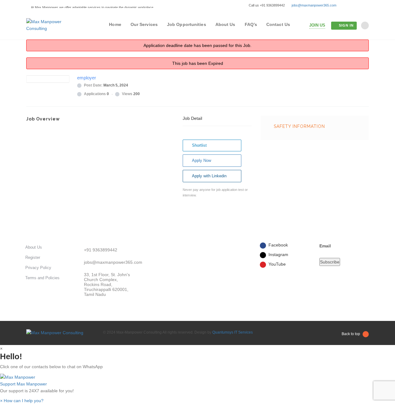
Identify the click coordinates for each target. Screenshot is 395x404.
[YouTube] (366, 5)
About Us (225, 24)
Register (32, 257)
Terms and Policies (42, 278)
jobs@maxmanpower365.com (314, 5)
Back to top (351, 334)
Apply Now (201, 160)
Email (325, 245)
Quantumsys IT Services (232, 332)
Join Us (317, 25)
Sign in (346, 25)
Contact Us (278, 24)
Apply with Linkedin (209, 176)
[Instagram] (357, 5)
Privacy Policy (38, 267)
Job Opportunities (186, 24)
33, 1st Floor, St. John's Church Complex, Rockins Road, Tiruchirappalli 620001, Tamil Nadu (107, 284)
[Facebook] (348, 5)
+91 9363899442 (100, 249)
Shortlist (199, 145)
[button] (197, 380)
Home (115, 24)
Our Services (144, 24)
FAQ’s (251, 24)
